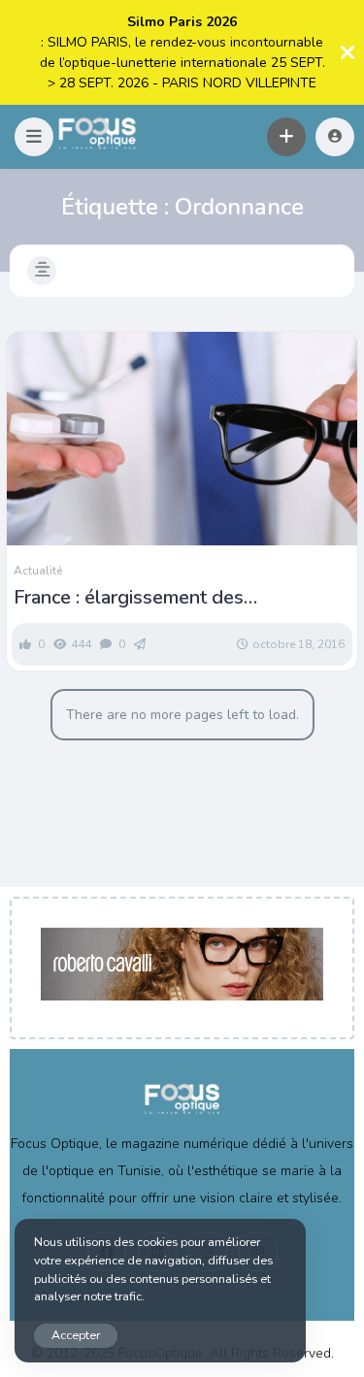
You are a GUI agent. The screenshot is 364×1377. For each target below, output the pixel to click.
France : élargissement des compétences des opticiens (131, 597)
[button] (34, 136)
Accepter (75, 1335)
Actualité (38, 570)
